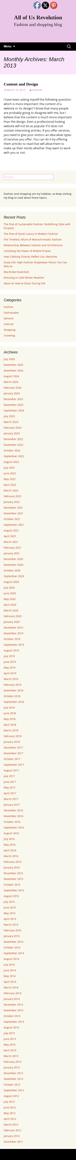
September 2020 (14, 576)
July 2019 (9, 656)
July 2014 (9, 964)
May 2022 (9, 479)
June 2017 (10, 782)
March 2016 (11, 856)
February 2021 (12, 547)
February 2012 (12, 1130)
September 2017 (14, 764)
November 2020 (13, 564)
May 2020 (9, 599)
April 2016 (10, 850)
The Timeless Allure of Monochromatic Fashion (33, 239)
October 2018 (12, 696)
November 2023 (13, 405)
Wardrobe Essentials (16, 272)
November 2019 (13, 633)
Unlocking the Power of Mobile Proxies (27, 251)
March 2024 (11, 382)
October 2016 (12, 822)
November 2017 (13, 753)
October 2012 (12, 1084)
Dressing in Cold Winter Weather (24, 277)
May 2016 (9, 844)
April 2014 (10, 981)
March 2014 (11, 987)
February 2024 (12, 387)
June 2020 (10, 593)
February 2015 (12, 930)
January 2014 (12, 999)
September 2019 (14, 644)
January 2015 (12, 936)
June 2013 (10, 1039)
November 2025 (13, 365)
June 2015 (10, 907)
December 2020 (13, 559)
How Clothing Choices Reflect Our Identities (30, 256)
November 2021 (13, 513)
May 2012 (9, 1113)
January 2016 (12, 867)
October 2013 (12, 1016)
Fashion (8, 307)
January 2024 (12, 393)
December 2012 (13, 1073)
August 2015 (11, 896)
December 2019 (13, 627)
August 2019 (11, 650)
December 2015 (13, 873)
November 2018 (13, 690)
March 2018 (11, 730)
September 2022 (14, 456)
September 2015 (14, 890)
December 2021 (13, 507)
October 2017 (12, 759)
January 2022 (12, 502)
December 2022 (13, 439)
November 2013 (13, 1010)
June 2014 (10, 970)
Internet (37, 90)
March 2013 (11, 1056)
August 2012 (11, 1096)
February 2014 (12, 993)
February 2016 (12, 862)
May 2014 (9, 976)
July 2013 (9, 1033)
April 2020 (10, 604)
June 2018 (10, 713)
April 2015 (10, 919)
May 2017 (9, 787)
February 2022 (12, 496)
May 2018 (9, 719)
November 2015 (13, 879)
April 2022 (10, 484)
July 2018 (9, 707)
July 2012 (9, 1101)
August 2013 (11, 1027)
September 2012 (14, 1090)
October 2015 (12, 884)
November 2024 (13, 370)
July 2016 (9, 839)
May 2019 (9, 667)
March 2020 (11, 610)
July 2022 (9, 467)
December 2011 (13, 1141)
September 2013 (14, 1021)
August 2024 (11, 376)
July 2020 (9, 587)
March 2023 (11, 422)
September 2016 (14, 827)
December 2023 (13, 399)
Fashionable (11, 312)
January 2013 (12, 1067)
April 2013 (10, 1050)
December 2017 (13, 747)
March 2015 (11, 924)
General (8, 318)
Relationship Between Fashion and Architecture (33, 245)
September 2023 (14, 410)
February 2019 (12, 684)
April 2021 (10, 536)
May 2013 (9, 1044)
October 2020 (12, 570)
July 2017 (9, 776)
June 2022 (10, 473)
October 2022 (12, 450)
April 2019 (10, 673)
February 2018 (12, 736)
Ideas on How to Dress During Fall (24, 283)
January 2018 (12, 742)
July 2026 (9, 359)
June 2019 (10, 662)
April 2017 (10, 793)
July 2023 (9, 416)
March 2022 (11, 490)
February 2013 (12, 1061)
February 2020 (12, 616)
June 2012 (10, 1107)
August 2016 (11, 833)
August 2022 (11, 462)
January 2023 (12, 433)
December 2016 (13, 810)
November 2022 (13, 444)
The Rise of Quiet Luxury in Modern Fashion (31, 234)
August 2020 (11, 582)
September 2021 (14, 524)
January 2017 (12, 804)
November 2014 (13, 941)
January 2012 (12, 1136)
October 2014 (12, 947)
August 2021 (11, 530)
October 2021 (12, 519)
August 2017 (11, 770)
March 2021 (11, 542)
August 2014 (11, 959)
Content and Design (21, 84)
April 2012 (10, 1119)
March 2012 (11, 1124)
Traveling (9, 335)
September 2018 (14, 702)
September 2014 (14, 953)
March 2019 (11, 679)
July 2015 (9, 901)
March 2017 (11, 799)
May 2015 (9, 913)
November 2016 (13, 816)
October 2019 (12, 639)
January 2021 (12, 553)
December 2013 (13, 1004)
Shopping (9, 330)
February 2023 (12, 427)
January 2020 (12, 622)
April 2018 (10, 724)
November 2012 (13, 1079)
